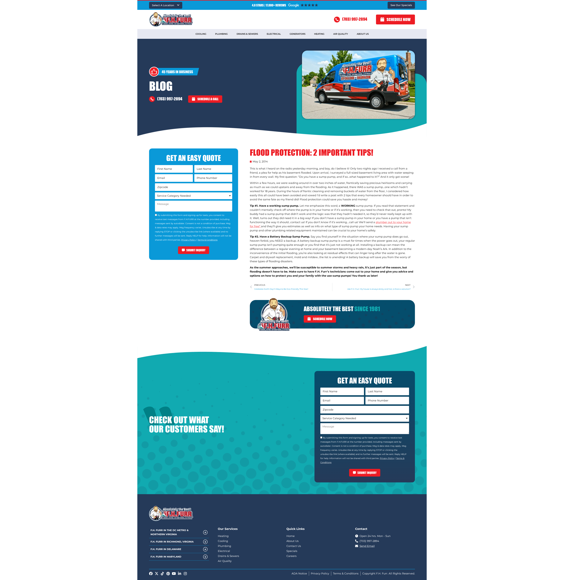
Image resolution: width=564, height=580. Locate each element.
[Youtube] (174, 573)
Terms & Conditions (208, 240)
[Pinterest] (168, 573)
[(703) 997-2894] (337, 19)
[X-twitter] (156, 573)
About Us (363, 33)
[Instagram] (185, 573)
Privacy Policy (188, 240)
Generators (297, 33)
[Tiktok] (162, 573)
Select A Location (163, 5)
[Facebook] (151, 573)
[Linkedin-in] (179, 573)
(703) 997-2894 (354, 19)
